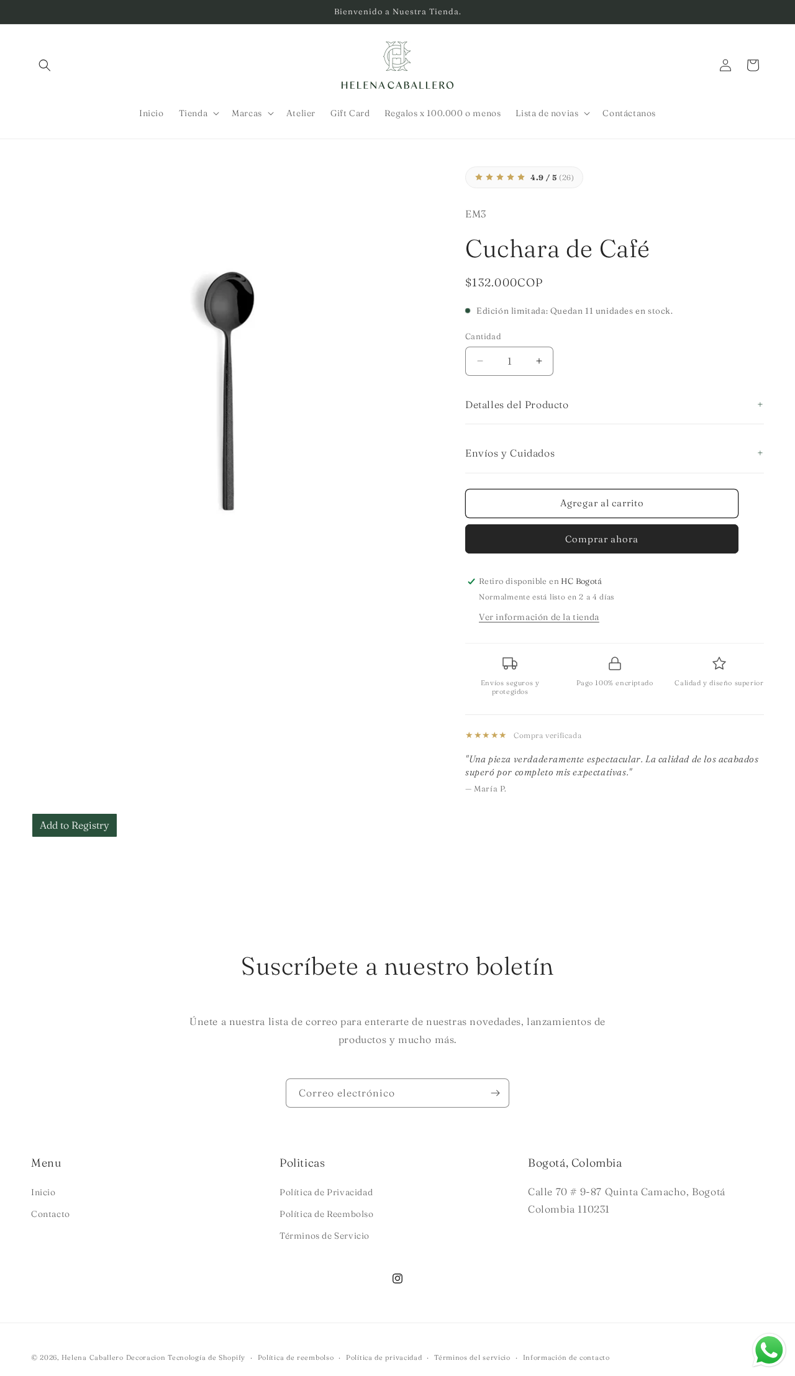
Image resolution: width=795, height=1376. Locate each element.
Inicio (43, 1191)
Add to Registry (74, 825)
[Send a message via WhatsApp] (769, 1350)
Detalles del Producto (517, 404)
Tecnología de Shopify (206, 1357)
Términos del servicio (472, 1356)
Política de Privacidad (326, 1191)
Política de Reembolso (326, 1213)
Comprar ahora (601, 539)
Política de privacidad (384, 1356)
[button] (44, 65)
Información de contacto (566, 1356)
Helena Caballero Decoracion (113, 1357)
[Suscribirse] (495, 1093)
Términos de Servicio (324, 1235)
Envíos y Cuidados (510, 453)
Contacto (50, 1213)
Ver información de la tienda (539, 616)
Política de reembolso (296, 1356)
